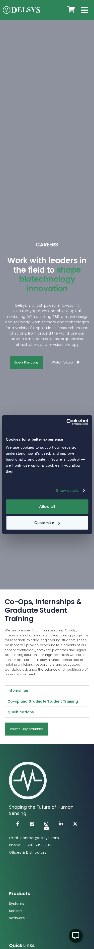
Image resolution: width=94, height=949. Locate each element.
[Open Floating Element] (76, 936)
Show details (67, 490)
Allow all (47, 506)
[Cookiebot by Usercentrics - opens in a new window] (67, 422)
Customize (44, 523)
